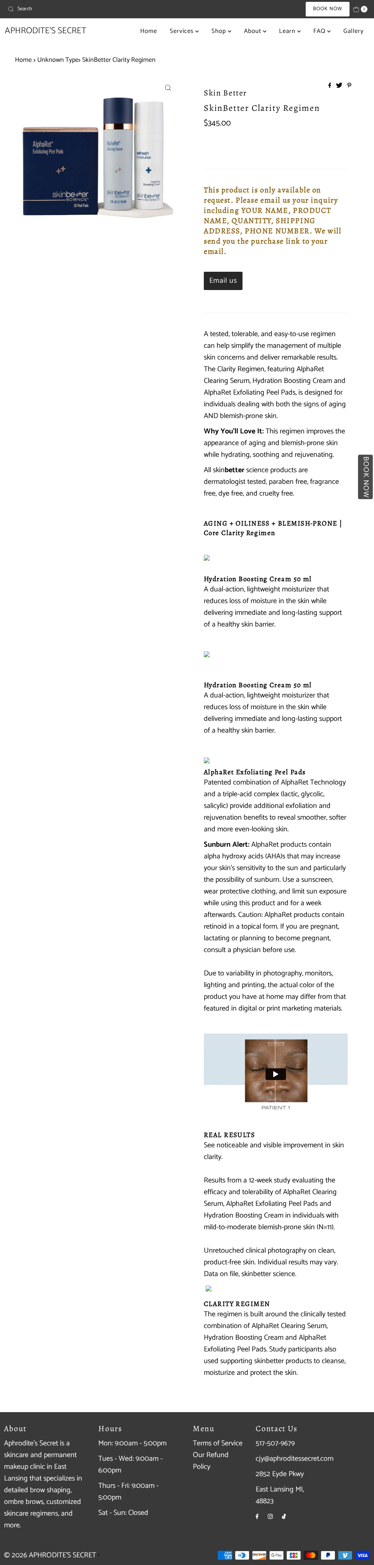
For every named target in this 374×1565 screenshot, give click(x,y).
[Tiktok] (284, 1517)
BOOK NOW (327, 9)
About (253, 31)
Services (182, 31)
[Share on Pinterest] (349, 86)
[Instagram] (270, 1517)
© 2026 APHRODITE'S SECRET (50, 1555)
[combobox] (63, 9)
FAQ (320, 31)
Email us (223, 281)
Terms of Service (218, 1443)
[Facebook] (257, 1517)
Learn (288, 31)
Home (148, 31)
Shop (219, 31)
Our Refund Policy (211, 1461)
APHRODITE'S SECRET (45, 31)
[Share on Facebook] (330, 86)
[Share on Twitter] (340, 86)
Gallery (353, 31)
